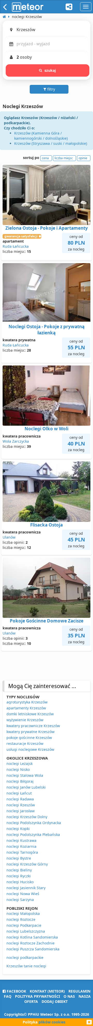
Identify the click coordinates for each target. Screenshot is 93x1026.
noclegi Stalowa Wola (24, 775)
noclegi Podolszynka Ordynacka (33, 822)
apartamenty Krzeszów (26, 708)
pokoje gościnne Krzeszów (29, 737)
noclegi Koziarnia (21, 846)
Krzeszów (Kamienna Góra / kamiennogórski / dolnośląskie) (41, 136)
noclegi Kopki (18, 828)
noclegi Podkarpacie (23, 925)
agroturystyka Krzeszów (27, 702)
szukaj (50, 70)
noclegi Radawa (20, 799)
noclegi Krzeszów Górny (27, 864)
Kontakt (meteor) (47, 991)
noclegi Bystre (18, 858)
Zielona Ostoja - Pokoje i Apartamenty (46, 228)
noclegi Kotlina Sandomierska (32, 937)
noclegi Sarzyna (20, 899)
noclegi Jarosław (20, 810)
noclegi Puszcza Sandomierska (32, 949)
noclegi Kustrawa (21, 840)
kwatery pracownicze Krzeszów (33, 725)
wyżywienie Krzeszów (24, 719)
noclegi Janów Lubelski (26, 787)
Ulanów (9, 537)
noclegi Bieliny (19, 870)
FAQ (7, 996)
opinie (83, 158)
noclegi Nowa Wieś (22, 893)
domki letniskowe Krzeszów (30, 713)
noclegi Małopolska (23, 913)
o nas (69, 996)
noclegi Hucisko (20, 881)
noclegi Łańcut (19, 793)
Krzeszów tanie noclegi (26, 965)
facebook (16, 991)
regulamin (79, 991)
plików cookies (51, 1022)
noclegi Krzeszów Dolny (26, 816)
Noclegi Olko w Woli (46, 429)
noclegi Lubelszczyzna (25, 931)
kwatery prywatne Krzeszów (30, 731)
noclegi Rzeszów (20, 804)
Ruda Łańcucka (16, 246)
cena (45, 158)
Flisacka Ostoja (46, 525)
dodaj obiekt (55, 1001)
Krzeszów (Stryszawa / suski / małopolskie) (50, 143)
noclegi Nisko (18, 769)
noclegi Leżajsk (19, 763)
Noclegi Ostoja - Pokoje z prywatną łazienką (46, 330)
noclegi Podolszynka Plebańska (33, 834)
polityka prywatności (37, 996)
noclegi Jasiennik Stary (25, 887)
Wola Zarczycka (16, 441)
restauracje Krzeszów (24, 743)
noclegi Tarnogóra (22, 852)
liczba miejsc (64, 158)
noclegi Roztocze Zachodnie (30, 943)
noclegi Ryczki (18, 875)
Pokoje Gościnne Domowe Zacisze (46, 621)
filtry (50, 89)
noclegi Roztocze (20, 919)
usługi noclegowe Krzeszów (30, 749)
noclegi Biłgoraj (20, 781)
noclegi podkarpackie (24, 957)
